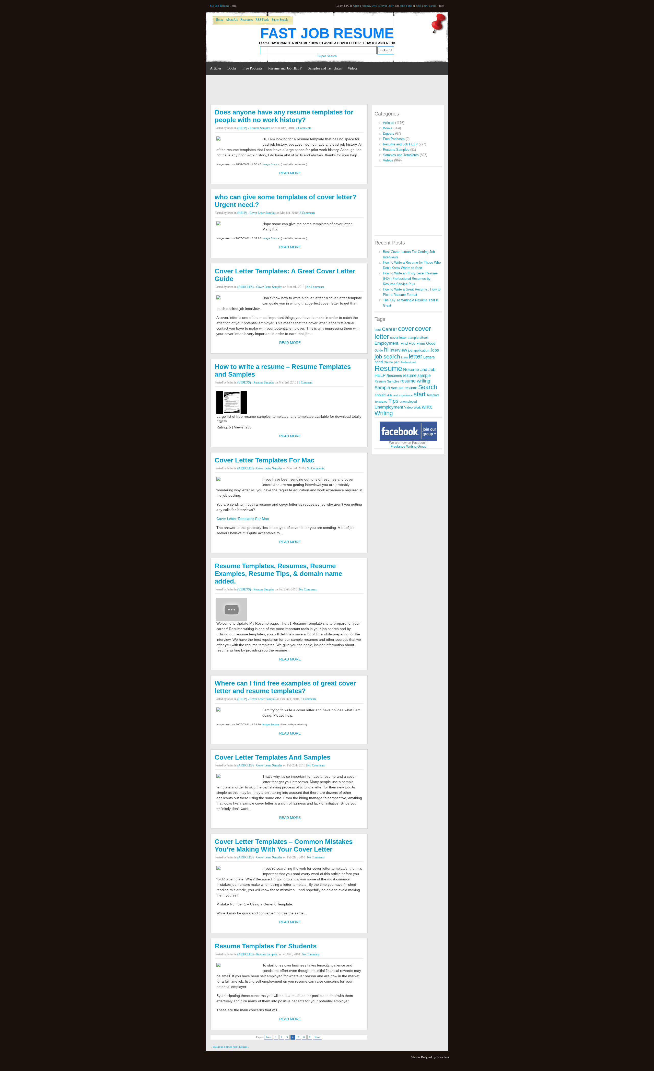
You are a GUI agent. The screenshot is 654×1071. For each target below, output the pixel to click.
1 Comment (305, 382)
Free (412, 343)
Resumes (394, 376)
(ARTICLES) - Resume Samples (257, 954)
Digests (388, 133)
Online (388, 362)
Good (430, 343)
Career (389, 329)
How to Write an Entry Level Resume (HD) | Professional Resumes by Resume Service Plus (410, 278)
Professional (408, 362)
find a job (406, 5)
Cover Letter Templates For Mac (264, 460)
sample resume (404, 388)
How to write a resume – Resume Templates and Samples (283, 370)
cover (406, 328)
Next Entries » (241, 1046)
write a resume (361, 5)
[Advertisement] (302, 90)
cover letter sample (404, 338)
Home (219, 19)
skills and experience (400, 395)
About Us (232, 19)
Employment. (387, 343)
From (420, 343)
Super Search (280, 19)
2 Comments (303, 128)
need (379, 362)
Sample (382, 387)
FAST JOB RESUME (327, 33)
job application (418, 350)
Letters (429, 357)
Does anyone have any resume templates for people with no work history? (284, 116)
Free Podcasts (252, 68)
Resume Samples (396, 150)
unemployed (408, 401)
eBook (423, 337)
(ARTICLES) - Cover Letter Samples (259, 287)
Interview (398, 350)
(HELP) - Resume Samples (253, 128)
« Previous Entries (221, 1046)
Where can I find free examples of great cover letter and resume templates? (285, 687)
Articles (215, 68)
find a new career (426, 5)
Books (231, 68)
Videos (352, 68)
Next (317, 1037)
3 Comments (307, 213)
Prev (268, 1037)
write (427, 407)
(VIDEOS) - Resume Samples (255, 382)
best (378, 330)
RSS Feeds (262, 19)
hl (386, 349)
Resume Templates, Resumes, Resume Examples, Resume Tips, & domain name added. (278, 573)
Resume (388, 368)
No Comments (315, 287)
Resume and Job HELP (285, 68)
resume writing (415, 380)
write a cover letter (383, 5)
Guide (379, 350)
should (380, 395)
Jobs (434, 350)
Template (433, 395)
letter (415, 356)
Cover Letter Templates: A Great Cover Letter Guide (285, 275)
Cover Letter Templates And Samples (272, 757)
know (404, 357)
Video (408, 407)
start (420, 394)
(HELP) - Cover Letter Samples (256, 213)
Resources (246, 19)
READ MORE (290, 173)
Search (427, 387)
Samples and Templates (325, 68)
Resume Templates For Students (266, 946)
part (397, 362)
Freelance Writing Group (408, 446)
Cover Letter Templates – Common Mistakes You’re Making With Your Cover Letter (284, 845)
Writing (384, 413)
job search (387, 356)
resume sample (417, 375)
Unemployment (389, 407)
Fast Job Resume (219, 5)
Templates (381, 401)
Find (404, 343)
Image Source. (271, 164)
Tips (393, 401)
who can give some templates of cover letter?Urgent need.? (285, 200)
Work (417, 407)
